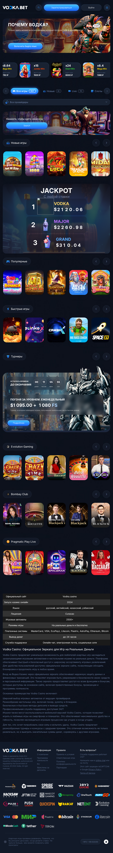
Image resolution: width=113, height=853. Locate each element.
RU (38, 764)
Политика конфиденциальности (66, 762)
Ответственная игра (65, 758)
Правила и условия (65, 754)
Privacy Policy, (95, 769)
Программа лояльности (42, 759)
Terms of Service (87, 773)
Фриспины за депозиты (43, 768)
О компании (42, 754)
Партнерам (61, 767)
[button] (6, 91)
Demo (12, 178)
